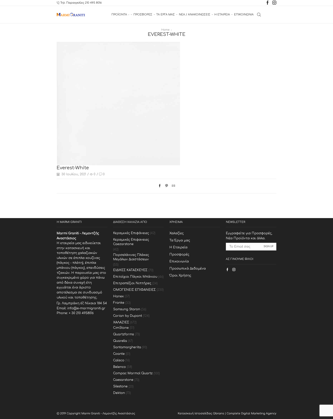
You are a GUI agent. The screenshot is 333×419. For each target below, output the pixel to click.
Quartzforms (123, 334)
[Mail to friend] (172, 186)
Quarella (120, 341)
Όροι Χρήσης (180, 275)
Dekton (119, 393)
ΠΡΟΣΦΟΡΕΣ (142, 14)
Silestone (120, 386)
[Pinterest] (166, 186)
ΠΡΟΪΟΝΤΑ (119, 14)
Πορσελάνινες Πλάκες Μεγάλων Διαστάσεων (131, 257)
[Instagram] (274, 3)
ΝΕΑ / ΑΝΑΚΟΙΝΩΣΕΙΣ (194, 14)
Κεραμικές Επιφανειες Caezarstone (131, 242)
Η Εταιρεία (178, 247)
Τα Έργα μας (179, 240)
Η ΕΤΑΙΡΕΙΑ (222, 14)
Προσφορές (179, 254)
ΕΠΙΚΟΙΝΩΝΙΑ (244, 14)
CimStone (121, 328)
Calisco (118, 360)
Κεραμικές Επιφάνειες (131, 233)
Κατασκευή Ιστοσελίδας (195, 413)
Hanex (118, 296)
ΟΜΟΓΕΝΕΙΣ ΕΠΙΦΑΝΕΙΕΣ (134, 290)
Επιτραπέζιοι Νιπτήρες (132, 283)
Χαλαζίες (176, 233)
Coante (119, 354)
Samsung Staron (126, 309)
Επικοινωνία (179, 261)
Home (165, 29)
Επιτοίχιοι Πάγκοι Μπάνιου (135, 276)
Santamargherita (127, 347)
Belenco (119, 367)
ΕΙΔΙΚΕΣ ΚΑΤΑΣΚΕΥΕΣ (130, 270)
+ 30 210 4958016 (81, 313)
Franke (118, 302)
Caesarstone (123, 380)
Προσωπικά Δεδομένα (187, 268)
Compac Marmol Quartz (133, 373)
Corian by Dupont (127, 316)
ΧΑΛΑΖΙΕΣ (121, 322)
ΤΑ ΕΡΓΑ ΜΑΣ (165, 14)
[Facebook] (268, 3)
